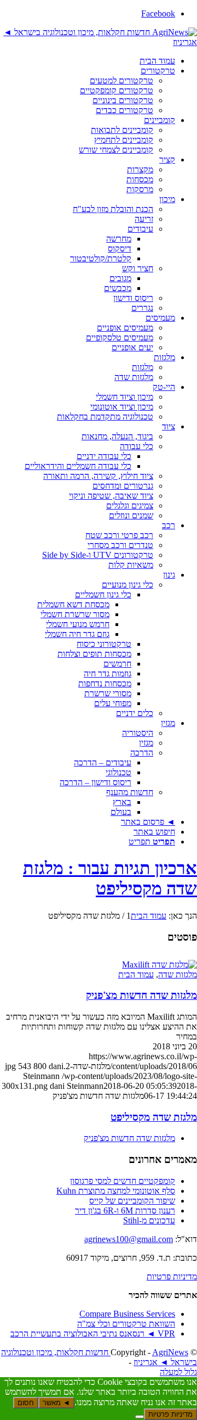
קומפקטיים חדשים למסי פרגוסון (122, 1181)
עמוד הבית (136, 974)
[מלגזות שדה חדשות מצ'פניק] (159, 964)
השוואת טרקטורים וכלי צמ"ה (126, 1323)
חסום (26, 1403)
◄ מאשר (56, 1403)
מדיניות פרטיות (172, 1276)
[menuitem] (87, 61)
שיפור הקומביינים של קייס (132, 1200)
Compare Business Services (127, 1313)
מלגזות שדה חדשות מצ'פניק (141, 995)
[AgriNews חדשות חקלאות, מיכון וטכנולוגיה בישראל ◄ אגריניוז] (98, 42)
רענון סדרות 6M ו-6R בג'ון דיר (125, 1210)
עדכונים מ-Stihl (149, 1220)
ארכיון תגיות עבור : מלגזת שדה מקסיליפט (110, 878)
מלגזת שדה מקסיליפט (154, 1117)
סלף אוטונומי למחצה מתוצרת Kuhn (115, 1190)
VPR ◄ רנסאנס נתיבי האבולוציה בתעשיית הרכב (92, 1333)
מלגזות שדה (177, 974)
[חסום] (139, 1416)
